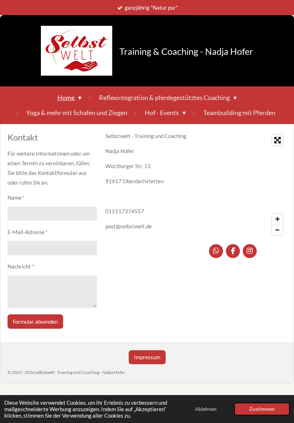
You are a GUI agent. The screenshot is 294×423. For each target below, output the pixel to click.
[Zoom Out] (277, 229)
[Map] (247, 185)
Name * (16, 197)
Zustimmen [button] (262, 409)
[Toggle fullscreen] (277, 140)
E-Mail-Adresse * (28, 232)
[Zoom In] (277, 219)
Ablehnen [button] (206, 409)
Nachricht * (21, 266)
